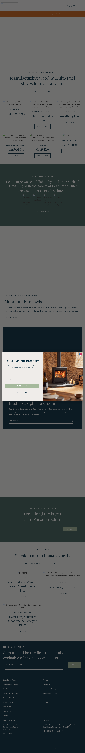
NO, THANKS (22, 392)
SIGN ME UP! (22, 386)
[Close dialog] (80, 354)
